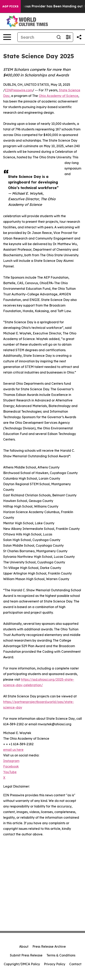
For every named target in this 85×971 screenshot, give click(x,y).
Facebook (11, 766)
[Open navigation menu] (7, 37)
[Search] (58, 37)
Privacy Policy (54, 964)
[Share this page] (79, 37)
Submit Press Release (26, 955)
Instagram (11, 761)
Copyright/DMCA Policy (22, 964)
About (23, 946)
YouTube (10, 772)
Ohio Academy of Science (58, 96)
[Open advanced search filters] (68, 37)
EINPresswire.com (18, 90)
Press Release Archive (49, 946)
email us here (13, 750)
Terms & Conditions (60, 955)
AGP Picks (10, 6)
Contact (75, 964)
